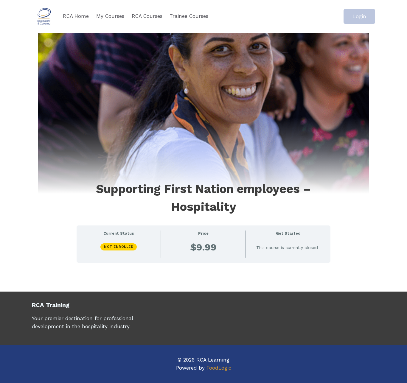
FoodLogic (218, 368)
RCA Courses (147, 16)
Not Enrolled (118, 247)
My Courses (110, 16)
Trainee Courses (189, 16)
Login (359, 16)
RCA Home (76, 16)
